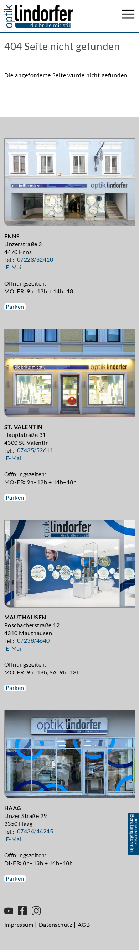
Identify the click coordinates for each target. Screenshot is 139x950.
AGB (84, 924)
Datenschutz (55, 924)
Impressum (19, 924)
